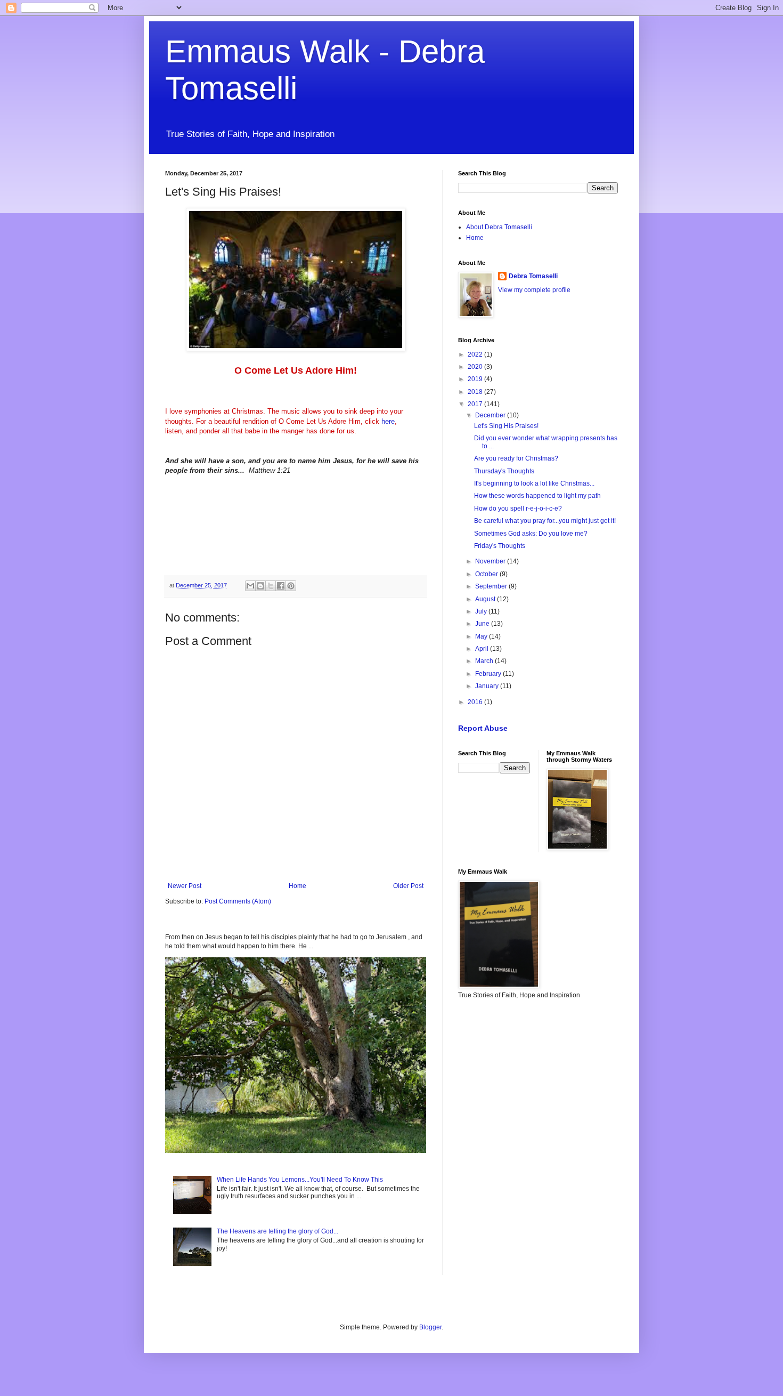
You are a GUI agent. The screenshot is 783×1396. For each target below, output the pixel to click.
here (388, 421)
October (487, 574)
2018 (476, 392)
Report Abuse (483, 728)
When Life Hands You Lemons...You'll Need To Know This (300, 1179)
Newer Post (184, 886)
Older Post (408, 886)
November (491, 561)
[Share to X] (270, 585)
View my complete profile (534, 290)
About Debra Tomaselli (499, 227)
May (482, 636)
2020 (476, 366)
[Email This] (250, 585)
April (482, 648)
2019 (476, 379)
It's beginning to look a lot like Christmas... (534, 483)
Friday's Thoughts (499, 546)
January (487, 686)
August (486, 599)
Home (297, 886)
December (491, 415)
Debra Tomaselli (533, 276)
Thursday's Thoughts (504, 471)
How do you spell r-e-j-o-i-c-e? (518, 508)
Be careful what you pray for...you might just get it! (545, 520)
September (492, 586)
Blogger (430, 1327)
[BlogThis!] (260, 585)
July (481, 611)
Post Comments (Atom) (238, 901)
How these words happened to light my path (537, 495)
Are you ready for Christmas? (516, 458)
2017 (476, 404)
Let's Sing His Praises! (506, 426)
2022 (476, 354)
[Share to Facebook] (280, 585)
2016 (476, 702)
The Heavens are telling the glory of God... (277, 1231)
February (489, 673)
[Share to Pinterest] (291, 585)
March (485, 661)
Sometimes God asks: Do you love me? (531, 533)
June (483, 623)
